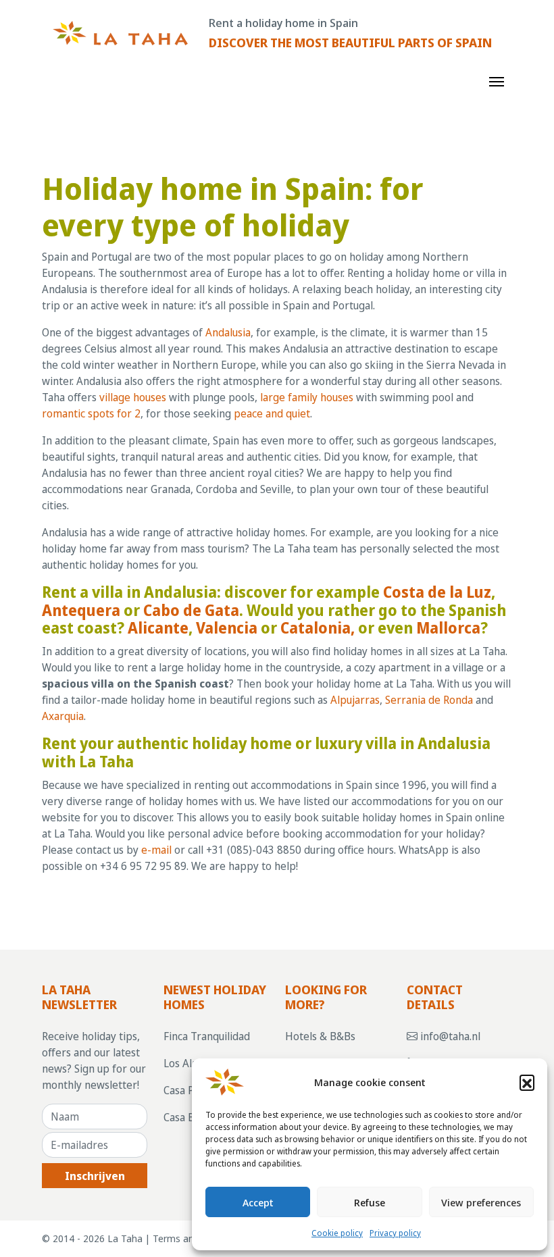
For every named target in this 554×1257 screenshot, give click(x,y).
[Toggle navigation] (496, 80)
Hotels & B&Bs (320, 1036)
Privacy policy (395, 1233)
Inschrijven (95, 1176)
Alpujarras (355, 699)
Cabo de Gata (191, 610)
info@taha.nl (449, 1036)
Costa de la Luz (437, 592)
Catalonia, (317, 627)
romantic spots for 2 (91, 413)
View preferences (481, 1202)
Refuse (369, 1202)
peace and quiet (272, 413)
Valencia (226, 627)
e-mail (156, 849)
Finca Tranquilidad (206, 1036)
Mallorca (448, 627)
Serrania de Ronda (429, 699)
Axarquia (63, 716)
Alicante (158, 627)
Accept (258, 1202)
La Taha (125, 1238)
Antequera (81, 610)
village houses (132, 397)
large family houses (306, 397)
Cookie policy (337, 1233)
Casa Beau (187, 1117)
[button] (527, 1082)
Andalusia (228, 332)
